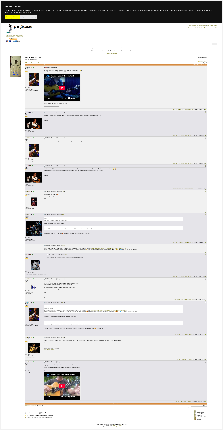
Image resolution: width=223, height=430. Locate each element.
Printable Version (202, 61)
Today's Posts (191, 27)
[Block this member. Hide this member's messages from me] (33, 67)
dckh (63, 214)
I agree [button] (8, 17)
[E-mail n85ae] (27, 361)
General (39, 62)
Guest (63, 302)
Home (208, 25)
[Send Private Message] (29, 67)
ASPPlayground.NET (116, 426)
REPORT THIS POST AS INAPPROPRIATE (183, 109)
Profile (199, 27)
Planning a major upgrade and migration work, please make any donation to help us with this (14, 36)
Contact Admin (209, 27)
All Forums (27, 62)
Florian (63, 245)
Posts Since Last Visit (193, 25)
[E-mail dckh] (27, 191)
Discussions (33, 62)
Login (215, 25)
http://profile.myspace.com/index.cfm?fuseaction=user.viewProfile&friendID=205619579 (109, 248)
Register (212, 25)
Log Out (215, 27)
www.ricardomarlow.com (49, 349)
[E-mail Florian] (27, 214)
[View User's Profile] (26, 67)
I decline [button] (15, 17)
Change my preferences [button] (29, 17)
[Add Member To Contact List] (31, 67)
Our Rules (203, 27)
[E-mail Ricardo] (27, 337)
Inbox (196, 27)
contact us (134, 50)
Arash (63, 112)
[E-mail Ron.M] (27, 278)
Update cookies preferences (111, 53)
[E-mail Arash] (27, 67)
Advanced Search (202, 25)
